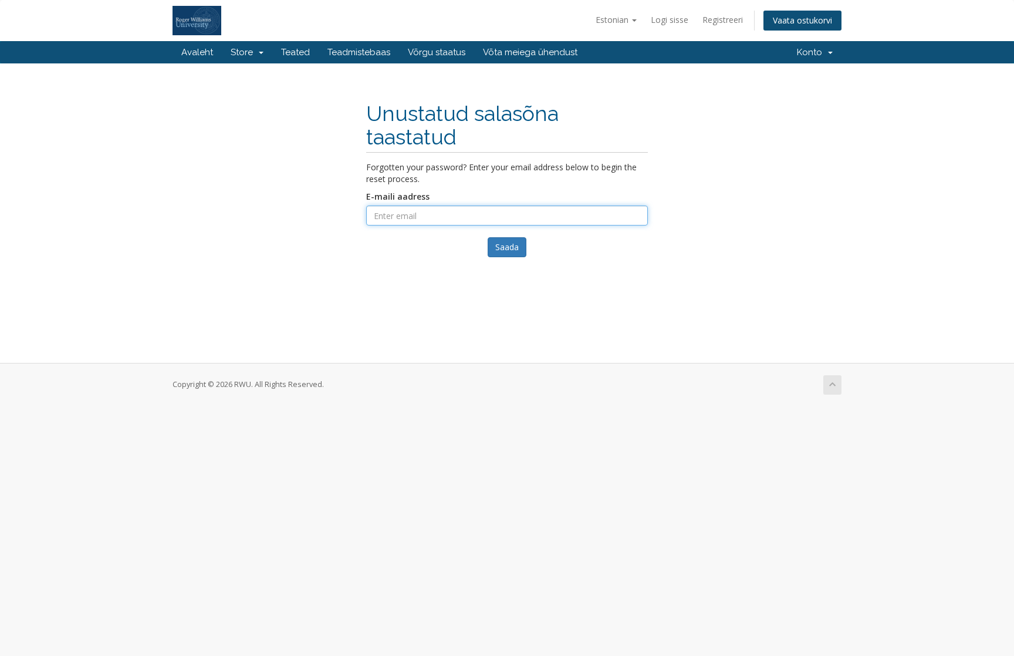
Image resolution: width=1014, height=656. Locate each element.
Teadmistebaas (358, 52)
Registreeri (722, 19)
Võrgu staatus (436, 52)
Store (244, 52)
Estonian (613, 19)
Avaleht (197, 52)
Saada (507, 247)
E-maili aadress (398, 196)
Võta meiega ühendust (530, 52)
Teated (295, 52)
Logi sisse (669, 19)
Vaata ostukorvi (802, 20)
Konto (812, 52)
